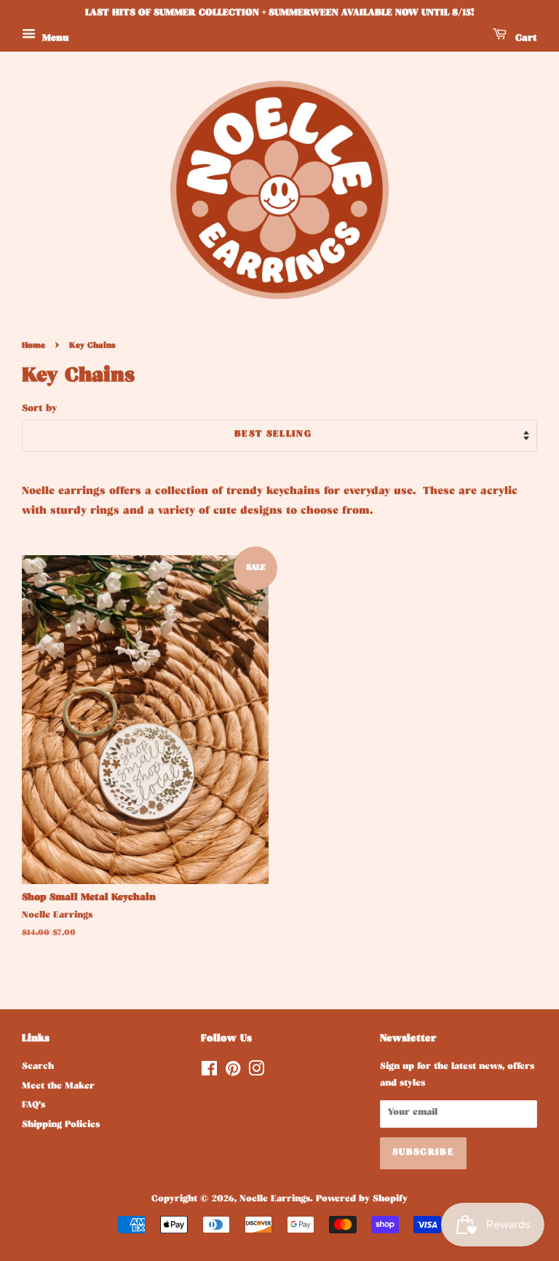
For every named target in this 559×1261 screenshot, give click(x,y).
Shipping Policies (61, 1126)
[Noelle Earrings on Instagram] (256, 1073)
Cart (524, 38)
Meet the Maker (58, 1087)
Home (33, 346)
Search (38, 1067)
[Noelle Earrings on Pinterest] (233, 1073)
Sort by (40, 409)
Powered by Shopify (362, 1200)
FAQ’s (33, 1106)
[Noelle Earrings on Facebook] (209, 1073)
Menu (54, 38)
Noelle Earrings (274, 1200)
